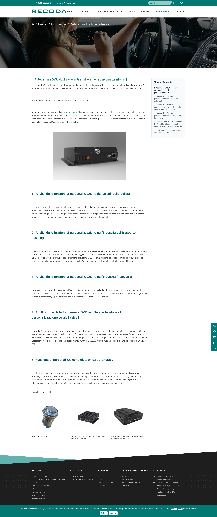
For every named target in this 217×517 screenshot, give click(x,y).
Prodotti (71, 11)
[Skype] (214, 326)
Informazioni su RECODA (109, 11)
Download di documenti (107, 482)
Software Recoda (38, 498)
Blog (52, 24)
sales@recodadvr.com (67, 3)
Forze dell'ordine (76, 476)
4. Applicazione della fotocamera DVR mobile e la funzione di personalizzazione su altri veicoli (168, 124)
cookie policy (177, 509)
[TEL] (214, 343)
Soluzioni (85, 11)
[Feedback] (214, 348)
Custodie (101, 486)
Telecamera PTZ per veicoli (42, 489)
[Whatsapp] (214, 332)
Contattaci (180, 11)
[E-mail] (214, 337)
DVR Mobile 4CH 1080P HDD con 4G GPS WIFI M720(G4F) (126, 438)
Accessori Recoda (38, 495)
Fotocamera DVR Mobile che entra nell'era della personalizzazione (83, 24)
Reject (103, 513)
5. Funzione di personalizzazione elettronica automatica (168, 131)
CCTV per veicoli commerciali (81, 479)
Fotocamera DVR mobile (71, 112)
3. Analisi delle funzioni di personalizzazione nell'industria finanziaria (167, 115)
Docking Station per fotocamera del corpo (48, 479)
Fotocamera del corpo (40, 476)
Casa (33, 24)
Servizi (131, 11)
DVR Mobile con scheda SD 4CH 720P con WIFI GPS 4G (88, 438)
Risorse (145, 11)
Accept (113, 513)
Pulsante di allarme (40, 437)
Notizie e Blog (162, 11)
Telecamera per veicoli (40, 486)
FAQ (99, 476)
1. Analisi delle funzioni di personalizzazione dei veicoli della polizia (166, 98)
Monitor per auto (38, 492)
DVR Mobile (36, 482)
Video (100, 479)
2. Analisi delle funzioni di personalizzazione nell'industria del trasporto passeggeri (167, 107)
